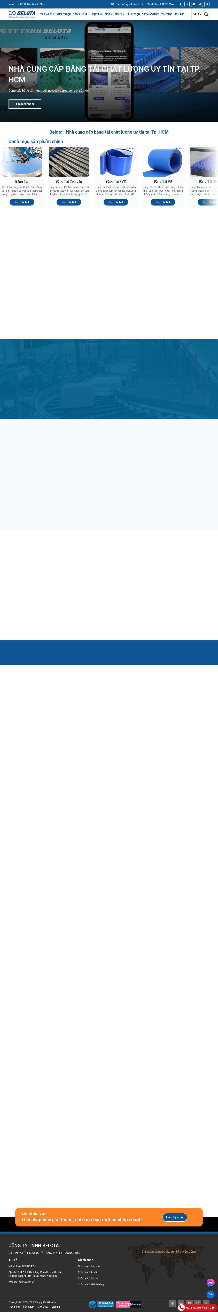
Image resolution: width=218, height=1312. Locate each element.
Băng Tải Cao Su (185, 272)
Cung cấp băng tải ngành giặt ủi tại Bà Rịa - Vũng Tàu (176, 968)
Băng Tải (21, 181)
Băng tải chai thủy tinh (28, 493)
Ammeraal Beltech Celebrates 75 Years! (41, 874)
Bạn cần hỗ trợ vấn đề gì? (74, 1132)
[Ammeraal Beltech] (109, 843)
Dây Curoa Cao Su (83, 327)
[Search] (206, 14)
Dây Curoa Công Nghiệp (186, 327)
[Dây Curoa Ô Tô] (135, 306)
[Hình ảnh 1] (28, 1032)
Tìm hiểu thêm (25, 104)
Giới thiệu (43, 1306)
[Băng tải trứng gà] (177, 464)
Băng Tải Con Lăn (69, 181)
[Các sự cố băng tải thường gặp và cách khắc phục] (177, 575)
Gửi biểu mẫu (72, 1189)
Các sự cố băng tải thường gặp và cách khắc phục (173, 605)
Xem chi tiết (22, 202)
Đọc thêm (22, 514)
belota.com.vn (26, 1281)
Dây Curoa (32, 327)
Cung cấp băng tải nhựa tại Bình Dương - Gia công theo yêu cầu (108, 968)
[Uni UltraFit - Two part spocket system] (177, 843)
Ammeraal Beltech (109, 871)
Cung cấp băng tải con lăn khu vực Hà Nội (40, 968)
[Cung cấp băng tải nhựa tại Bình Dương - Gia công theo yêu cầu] (109, 938)
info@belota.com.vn (133, 4)
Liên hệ (56, 1306)
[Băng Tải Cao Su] (186, 250)
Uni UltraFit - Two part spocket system (177, 871)
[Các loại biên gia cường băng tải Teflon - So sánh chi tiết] (41, 575)
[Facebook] (180, 4)
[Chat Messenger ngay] (211, 1283)
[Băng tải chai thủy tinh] (41, 464)
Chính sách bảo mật (89, 1266)
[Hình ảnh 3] (136, 1032)
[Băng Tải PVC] (116, 162)
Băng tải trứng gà (161, 493)
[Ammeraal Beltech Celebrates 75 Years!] (41, 843)
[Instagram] (187, 4)
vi (194, 14)
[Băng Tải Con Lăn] (69, 162)
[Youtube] (193, 4)
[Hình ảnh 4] (189, 1032)
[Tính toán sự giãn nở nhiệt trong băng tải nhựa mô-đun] (109, 575)
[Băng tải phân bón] (109, 464)
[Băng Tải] (22, 162)
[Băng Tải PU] (163, 162)
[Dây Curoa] (32, 306)
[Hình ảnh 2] (82, 1032)
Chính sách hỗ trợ (88, 1278)
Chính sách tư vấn (88, 1272)
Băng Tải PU (163, 181)
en (199, 14)
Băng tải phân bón (93, 493)
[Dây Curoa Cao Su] (83, 306)
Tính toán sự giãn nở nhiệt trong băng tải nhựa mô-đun (107, 605)
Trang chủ (14, 1306)
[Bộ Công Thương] (102, 1304)
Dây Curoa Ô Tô (134, 327)
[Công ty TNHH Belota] (22, 14)
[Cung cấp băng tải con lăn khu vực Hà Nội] (41, 938)
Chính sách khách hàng (91, 1284)
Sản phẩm (28, 1306)
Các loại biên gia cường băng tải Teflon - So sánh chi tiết (36, 605)
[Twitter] (206, 4)
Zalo (211, 1294)
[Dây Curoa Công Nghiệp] (186, 306)
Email (64, 1119)
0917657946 (167, 4)
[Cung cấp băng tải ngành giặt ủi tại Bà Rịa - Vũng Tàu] (177, 938)
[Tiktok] (200, 4)
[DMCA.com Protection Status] (128, 1304)
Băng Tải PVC (116, 181)
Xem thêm (17, 762)
